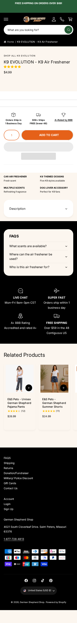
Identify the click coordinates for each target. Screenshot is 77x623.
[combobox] (38, 30)
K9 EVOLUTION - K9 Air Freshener (37, 41)
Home (10, 41)
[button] (12, 66)
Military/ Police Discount (18, 478)
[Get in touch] (62, 19)
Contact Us (10, 488)
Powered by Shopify (56, 602)
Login (7, 504)
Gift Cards (10, 483)
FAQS (7, 457)
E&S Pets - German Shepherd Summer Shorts (54, 403)
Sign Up (8, 509)
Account (9, 498)
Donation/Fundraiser (16, 473)
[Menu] (6, 19)
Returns (8, 468)
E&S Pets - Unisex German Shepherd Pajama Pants (19, 403)
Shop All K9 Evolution (20, 55)
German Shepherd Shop (32, 602)
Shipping (9, 463)
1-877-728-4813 (14, 538)
